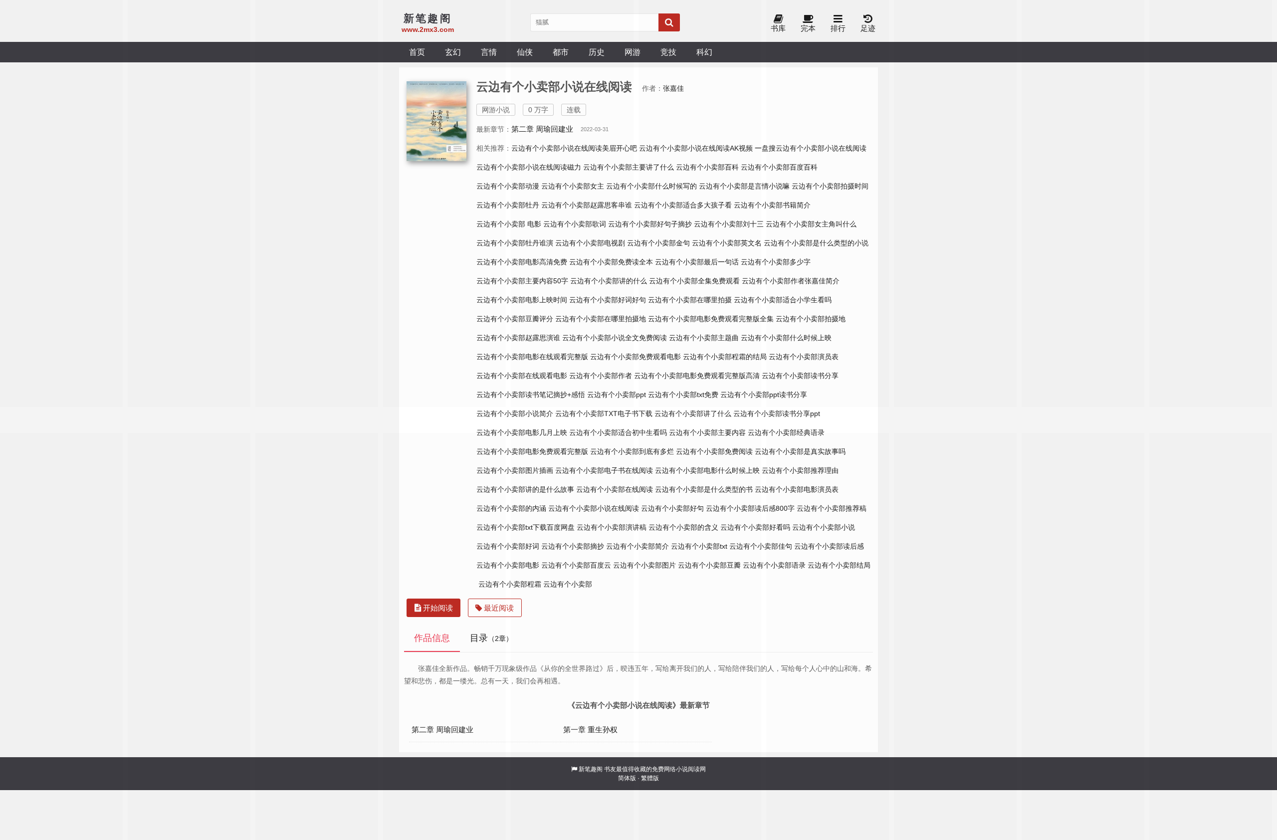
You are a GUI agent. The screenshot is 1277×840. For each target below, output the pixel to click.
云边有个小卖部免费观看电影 (635, 357)
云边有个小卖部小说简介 (514, 414)
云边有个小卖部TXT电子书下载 (603, 414)
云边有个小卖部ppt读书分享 (763, 395)
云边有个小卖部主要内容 (707, 432)
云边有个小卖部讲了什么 (692, 414)
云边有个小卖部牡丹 (507, 205)
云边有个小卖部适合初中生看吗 (618, 432)
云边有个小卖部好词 (507, 546)
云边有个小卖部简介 (637, 546)
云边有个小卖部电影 (507, 565)
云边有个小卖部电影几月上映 (521, 432)
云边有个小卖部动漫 (507, 186)
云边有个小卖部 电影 (508, 224)
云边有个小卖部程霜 (509, 584)
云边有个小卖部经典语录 (786, 432)
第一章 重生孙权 (590, 729)
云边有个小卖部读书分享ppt (776, 414)
